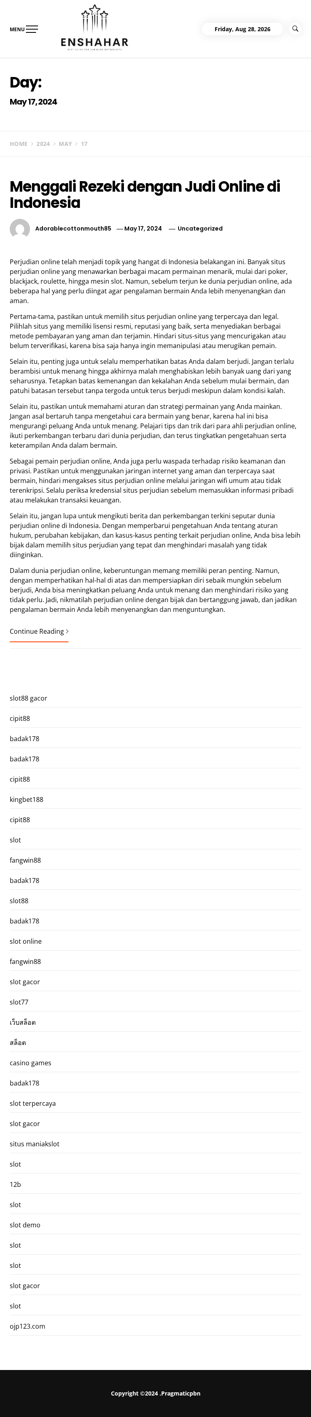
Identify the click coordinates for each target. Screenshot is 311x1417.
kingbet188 (26, 799)
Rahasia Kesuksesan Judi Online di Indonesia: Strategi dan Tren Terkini (114, 1399)
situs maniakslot (35, 1143)
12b (15, 1184)
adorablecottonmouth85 (73, 228)
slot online (26, 941)
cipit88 (20, 718)
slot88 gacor (28, 698)
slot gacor (25, 981)
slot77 (19, 1002)
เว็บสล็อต (23, 1022)
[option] (100, 1400)
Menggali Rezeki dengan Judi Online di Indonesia (145, 194)
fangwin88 (25, 860)
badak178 (24, 738)
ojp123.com (27, 1326)
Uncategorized (200, 228)
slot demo (25, 1224)
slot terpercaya (33, 1103)
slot (15, 840)
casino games (30, 1062)
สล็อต (18, 1042)
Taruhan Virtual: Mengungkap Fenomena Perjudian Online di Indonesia (224, 1402)
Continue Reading (37, 631)
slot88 (19, 900)
